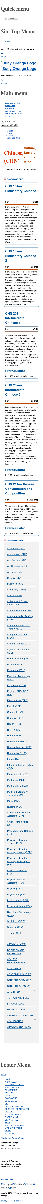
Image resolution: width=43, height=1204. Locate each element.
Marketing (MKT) (16, 779)
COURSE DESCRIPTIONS (16, 961)
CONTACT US (11, 1098)
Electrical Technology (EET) (18, 677)
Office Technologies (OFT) (17, 823)
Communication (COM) (19, 610)
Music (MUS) (14, 800)
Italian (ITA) (13, 759)
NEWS (8, 1130)
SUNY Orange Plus (13, 1100)
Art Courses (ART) (17, 565)
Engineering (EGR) (17, 685)
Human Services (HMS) (19, 747)
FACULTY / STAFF (13, 1114)
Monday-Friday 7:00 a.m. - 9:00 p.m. (9, 1172)
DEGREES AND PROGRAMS (15, 951)
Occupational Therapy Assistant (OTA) (18, 814)
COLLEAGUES (15, 1021)
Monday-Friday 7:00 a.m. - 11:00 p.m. (10, 1153)
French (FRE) (14, 706)
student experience (13, 111)
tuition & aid (10, 105)
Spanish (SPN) (15, 927)
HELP (7, 1122)
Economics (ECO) (16, 664)
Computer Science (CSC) (17, 636)
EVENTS (9, 1111)
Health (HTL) (14, 723)
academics (9, 108)
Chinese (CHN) (15, 595)
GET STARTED (11, 1119)
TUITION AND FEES (18, 997)
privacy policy (7, 1200)
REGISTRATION (16, 1009)
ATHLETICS (10, 1092)
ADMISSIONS (14, 991)
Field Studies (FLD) (17, 700)
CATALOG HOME (16, 944)
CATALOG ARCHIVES (19, 1027)
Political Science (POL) (19, 906)
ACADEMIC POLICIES (19, 974)
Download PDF (14, 179)
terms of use (19, 1200)
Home (10, 131)
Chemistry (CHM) (16, 589)
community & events (13, 113)
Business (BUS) (15, 583)
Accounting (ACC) (16, 548)
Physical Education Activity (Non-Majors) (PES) (18, 861)
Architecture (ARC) (17, 560)
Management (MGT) (17, 774)
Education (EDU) (16, 670)
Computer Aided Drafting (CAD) (20, 618)
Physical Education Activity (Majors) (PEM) (19, 850)
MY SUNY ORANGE (13, 1127)
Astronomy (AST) (16, 571)
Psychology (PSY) (16, 894)
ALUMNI (8, 1095)
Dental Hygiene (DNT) (19, 658)
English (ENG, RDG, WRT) (18, 692)
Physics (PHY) (15, 888)
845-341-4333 (7, 1179)
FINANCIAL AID (15, 1003)
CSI (6, 1103)
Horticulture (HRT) (17, 741)
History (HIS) (14, 729)
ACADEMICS (14, 968)
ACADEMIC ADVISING (14, 1084)
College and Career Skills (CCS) (17, 603)
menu (3, 56)
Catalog (11, 133)
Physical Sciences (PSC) (17, 872)
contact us (7, 41)
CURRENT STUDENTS (15, 1106)
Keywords (5, 121)
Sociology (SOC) (16, 921)
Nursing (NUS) (15, 806)
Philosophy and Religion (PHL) (20, 832)
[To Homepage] (21, 65)
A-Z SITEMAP (11, 1081)
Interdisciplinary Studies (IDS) (20, 766)
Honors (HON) (14, 735)
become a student (12, 102)
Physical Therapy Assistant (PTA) (16, 881)
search (4, 83)
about (7, 116)
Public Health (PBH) (18, 900)
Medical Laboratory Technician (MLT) (17, 793)
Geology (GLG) (15, 717)
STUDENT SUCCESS (19, 986)
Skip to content (11, 18)
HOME (8, 1079)
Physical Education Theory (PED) (17, 841)
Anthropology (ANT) (17, 554)
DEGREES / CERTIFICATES (17, 1109)
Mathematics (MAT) (17, 785)
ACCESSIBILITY (12, 1087)
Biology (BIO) (14, 577)
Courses (12, 135)
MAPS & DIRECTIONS (14, 1125)
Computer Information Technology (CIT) (18, 627)
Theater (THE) (14, 932)
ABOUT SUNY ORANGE (20, 1015)
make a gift (9, 1133)
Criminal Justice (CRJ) (19, 643)
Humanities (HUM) (17, 753)
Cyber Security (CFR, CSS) (18, 651)
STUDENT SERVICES (19, 980)
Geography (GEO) (16, 712)
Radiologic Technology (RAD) (19, 913)
